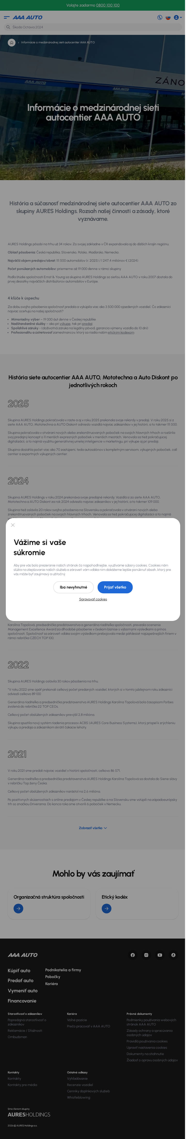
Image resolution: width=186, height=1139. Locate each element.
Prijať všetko (115, 587)
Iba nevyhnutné (73, 587)
